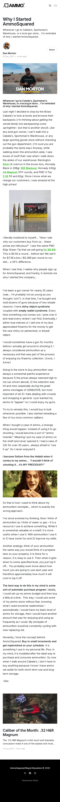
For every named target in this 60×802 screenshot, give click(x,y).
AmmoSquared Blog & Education (26, 768)
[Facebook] (30, 773)
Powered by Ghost (30, 780)
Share (52, 49)
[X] (25, 773)
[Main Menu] (55, 6)
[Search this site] (50, 5)
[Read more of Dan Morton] (7, 46)
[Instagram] (35, 773)
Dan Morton (9, 53)
